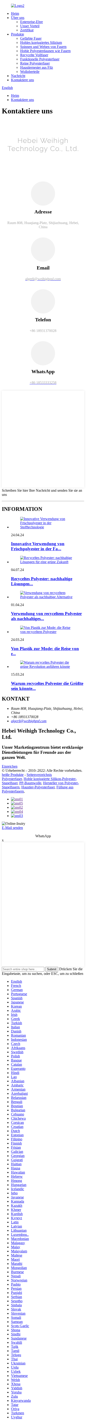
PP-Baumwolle (30, 783)
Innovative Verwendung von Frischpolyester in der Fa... (37, 546)
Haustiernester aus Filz (36, 67)
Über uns (17, 18)
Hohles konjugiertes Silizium (41, 42)
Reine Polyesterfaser (35, 63)
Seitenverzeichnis (39, 775)
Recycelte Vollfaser (34, 55)
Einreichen (9, 766)
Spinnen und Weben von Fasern (43, 47)
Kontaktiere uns (22, 80)
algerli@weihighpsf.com (29, 721)
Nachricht (18, 76)
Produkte (17, 34)
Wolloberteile (29, 72)
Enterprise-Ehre (31, 22)
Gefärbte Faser (31, 38)
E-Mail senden (12, 828)
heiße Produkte (13, 775)
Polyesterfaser (12, 779)
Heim (15, 13)
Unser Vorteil (29, 26)
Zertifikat (26, 30)
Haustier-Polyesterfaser (38, 787)
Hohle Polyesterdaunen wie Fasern (45, 51)
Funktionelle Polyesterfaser (39, 59)
